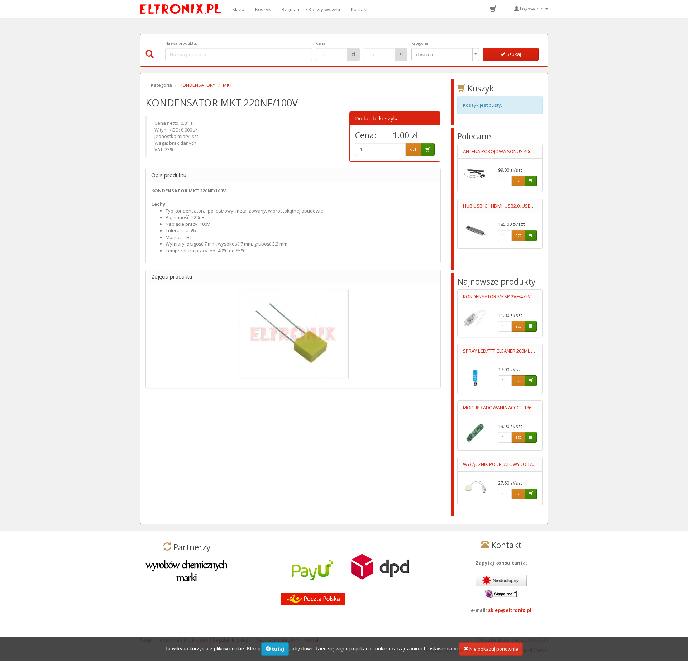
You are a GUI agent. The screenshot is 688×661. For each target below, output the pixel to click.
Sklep (238, 9)
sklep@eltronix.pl (509, 610)
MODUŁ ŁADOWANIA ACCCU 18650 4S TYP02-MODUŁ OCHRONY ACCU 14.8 (541, 407)
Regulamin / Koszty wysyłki (311, 9)
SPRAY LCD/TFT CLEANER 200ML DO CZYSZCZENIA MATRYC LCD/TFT (534, 351)
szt (413, 149)
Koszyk (263, 9)
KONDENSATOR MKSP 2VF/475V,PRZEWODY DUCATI (518, 296)
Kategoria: (420, 43)
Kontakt (359, 9)
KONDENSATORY (197, 85)
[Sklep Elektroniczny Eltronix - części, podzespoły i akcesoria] (182, 9)
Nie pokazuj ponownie (493, 649)
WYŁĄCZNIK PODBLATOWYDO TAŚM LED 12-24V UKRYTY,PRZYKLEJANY (537, 464)
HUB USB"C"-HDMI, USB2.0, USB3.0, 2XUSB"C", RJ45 (517, 206)
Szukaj (513, 54)
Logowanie (532, 8)
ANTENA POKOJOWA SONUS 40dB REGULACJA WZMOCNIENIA (527, 151)
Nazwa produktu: (181, 43)
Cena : (322, 43)
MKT (227, 85)
